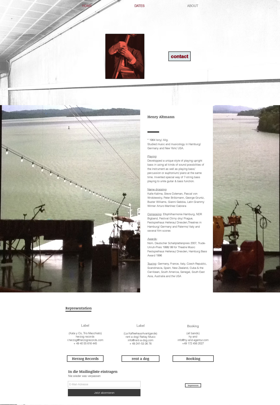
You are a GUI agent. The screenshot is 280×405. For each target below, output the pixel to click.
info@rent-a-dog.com (140, 340)
